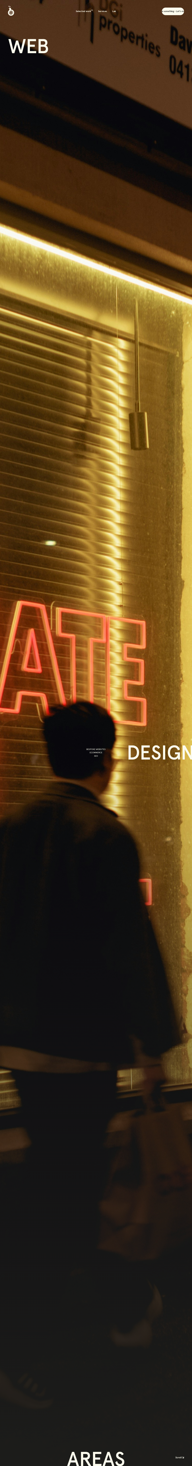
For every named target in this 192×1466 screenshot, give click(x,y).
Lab (114, 11)
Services (102, 11)
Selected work (84, 11)
